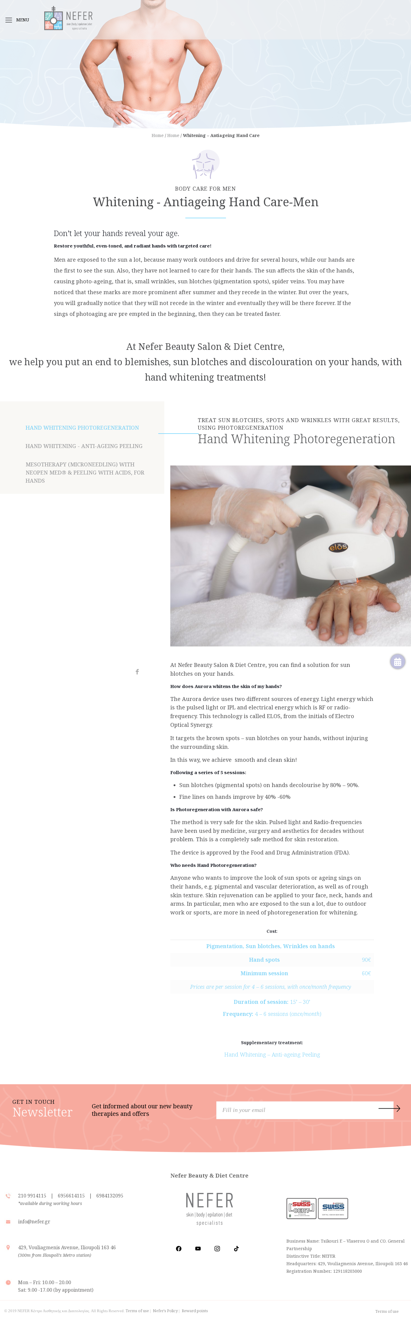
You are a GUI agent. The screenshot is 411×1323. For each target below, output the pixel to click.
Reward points (195, 1310)
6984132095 (109, 1195)
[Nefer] (68, 15)
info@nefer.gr (34, 1221)
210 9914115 (33, 1195)
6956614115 (71, 1195)
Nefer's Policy (165, 1310)
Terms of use (137, 1310)
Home (158, 135)
